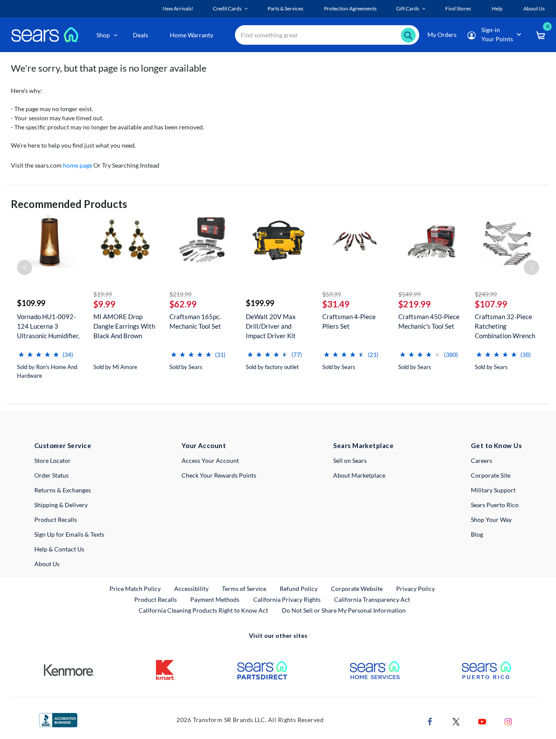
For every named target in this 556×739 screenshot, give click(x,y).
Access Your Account (210, 460)
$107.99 (491, 304)
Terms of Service (244, 588)
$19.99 (102, 294)
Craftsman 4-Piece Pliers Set (349, 321)
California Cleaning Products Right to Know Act (203, 610)
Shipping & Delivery (61, 504)
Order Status (51, 475)
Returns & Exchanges (62, 490)
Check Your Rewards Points (219, 475)
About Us (47, 563)
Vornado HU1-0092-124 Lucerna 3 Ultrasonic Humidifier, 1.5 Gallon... (48, 326)
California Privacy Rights (287, 599)
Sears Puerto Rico (495, 504)
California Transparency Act (372, 599)
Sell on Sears (350, 460)
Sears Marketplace (363, 445)
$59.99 (331, 294)
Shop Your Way (491, 519)
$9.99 (104, 304)
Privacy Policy (415, 588)
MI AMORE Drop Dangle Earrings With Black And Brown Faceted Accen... (124, 326)
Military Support (493, 490)
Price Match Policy (135, 588)
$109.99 (31, 303)
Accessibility (191, 588)
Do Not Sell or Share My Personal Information (344, 610)
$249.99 (486, 294)
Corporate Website (357, 588)
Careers (481, 460)
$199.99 (260, 303)
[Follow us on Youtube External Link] (482, 721)
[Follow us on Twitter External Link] (456, 721)
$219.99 (180, 294)
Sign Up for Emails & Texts (69, 534)
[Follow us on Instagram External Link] (508, 721)
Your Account (204, 445)
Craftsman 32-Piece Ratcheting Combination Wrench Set (505, 326)
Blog (477, 534)
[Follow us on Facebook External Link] (430, 721)
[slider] (38, 351)
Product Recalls (55, 519)
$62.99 (183, 304)
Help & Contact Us (59, 549)
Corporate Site (490, 475)
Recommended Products (69, 204)
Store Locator (52, 460)
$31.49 (336, 304)
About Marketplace (359, 475)
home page (77, 165)
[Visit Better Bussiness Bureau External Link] (58, 719)
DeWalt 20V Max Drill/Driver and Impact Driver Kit (271, 326)
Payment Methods (214, 599)
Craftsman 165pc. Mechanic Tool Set (195, 321)
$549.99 (409, 294)
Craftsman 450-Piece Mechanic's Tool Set (429, 321)
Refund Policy (299, 588)
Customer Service (62, 445)
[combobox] (327, 35)
